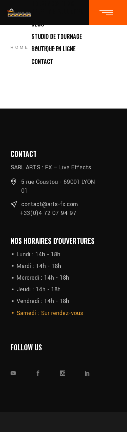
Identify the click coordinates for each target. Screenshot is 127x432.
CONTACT (42, 61)
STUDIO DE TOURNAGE (56, 36)
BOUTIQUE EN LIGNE (53, 49)
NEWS (37, 24)
